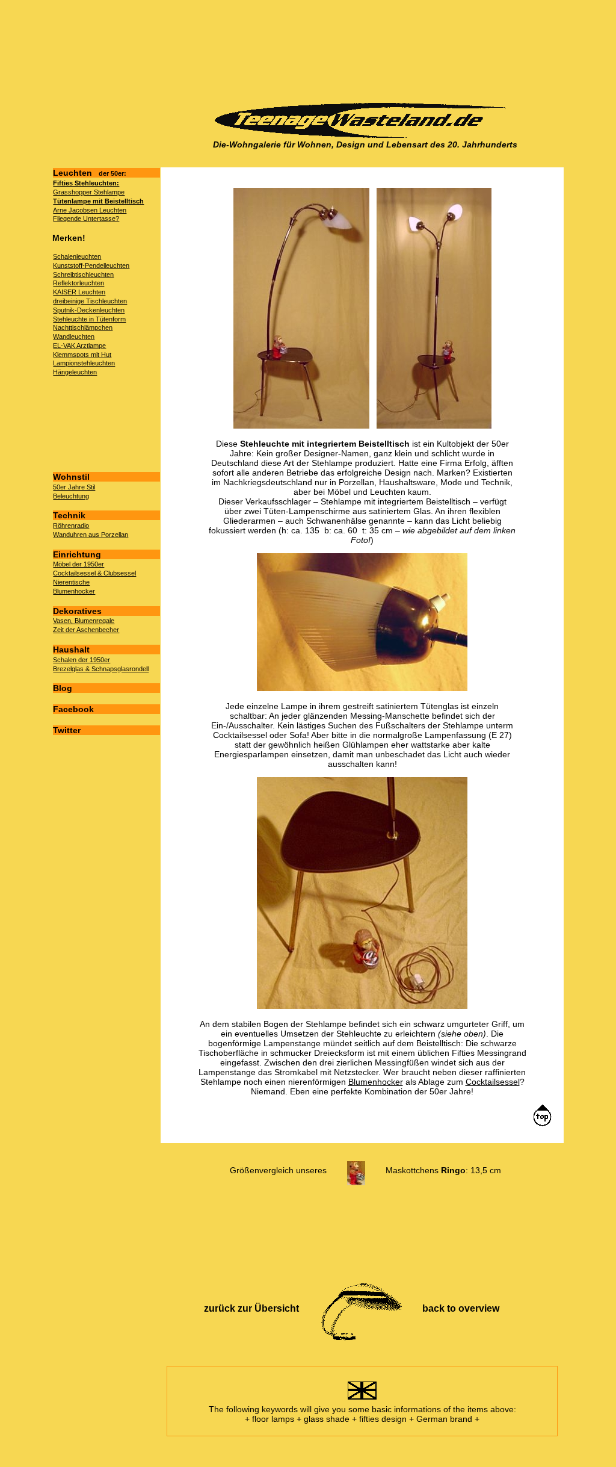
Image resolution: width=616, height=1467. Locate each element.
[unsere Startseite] (365, 135)
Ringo (453, 1170)
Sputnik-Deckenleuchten (89, 310)
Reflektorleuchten (78, 283)
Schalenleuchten (77, 256)
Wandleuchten (73, 336)
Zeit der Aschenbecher (86, 629)
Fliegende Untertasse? (86, 218)
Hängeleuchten (75, 372)
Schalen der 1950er (81, 659)
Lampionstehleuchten (84, 363)
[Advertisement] (362, 52)
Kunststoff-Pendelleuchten (91, 265)
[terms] (362, 1399)
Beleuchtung (71, 496)
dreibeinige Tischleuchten (90, 301)
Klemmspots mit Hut (82, 354)
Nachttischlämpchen (82, 327)
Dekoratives (77, 611)
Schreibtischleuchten (83, 274)
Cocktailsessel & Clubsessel (94, 573)
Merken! (68, 238)
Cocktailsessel (493, 1082)
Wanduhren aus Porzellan (90, 534)
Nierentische (71, 582)
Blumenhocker (74, 591)
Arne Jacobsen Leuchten (89, 210)
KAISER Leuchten (79, 292)
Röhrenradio (71, 525)
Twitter (67, 730)
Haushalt (71, 649)
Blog (62, 688)
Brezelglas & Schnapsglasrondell (101, 668)
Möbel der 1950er (78, 564)
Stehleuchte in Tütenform (89, 319)
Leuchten (89, 173)
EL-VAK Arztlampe (79, 345)
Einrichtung (77, 554)
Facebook (73, 709)
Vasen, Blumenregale (83, 620)
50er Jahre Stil (74, 487)
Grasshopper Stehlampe (89, 192)
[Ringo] (356, 1170)
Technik (69, 515)
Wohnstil (71, 477)
